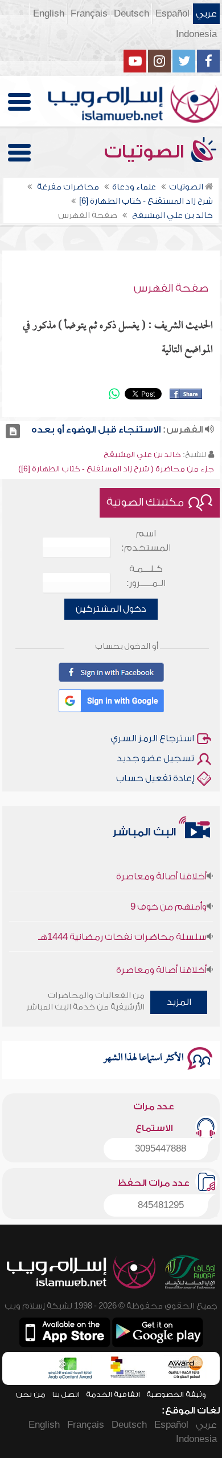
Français (89, 14)
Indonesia (196, 34)
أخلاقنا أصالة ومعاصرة (161, 870)
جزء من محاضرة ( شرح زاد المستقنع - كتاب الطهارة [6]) (116, 469)
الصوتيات (146, 152)
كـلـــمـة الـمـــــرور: (146, 576)
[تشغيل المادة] (13, 431)
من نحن (31, 1394)
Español (172, 14)
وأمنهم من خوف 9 (168, 900)
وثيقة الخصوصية (176, 1394)
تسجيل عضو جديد (155, 758)
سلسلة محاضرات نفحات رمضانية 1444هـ (122, 931)
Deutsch (131, 14)
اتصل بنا (66, 1394)
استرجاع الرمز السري (152, 738)
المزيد (179, 1002)
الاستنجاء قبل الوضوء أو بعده (96, 430)
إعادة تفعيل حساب (155, 778)
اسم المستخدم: (146, 540)
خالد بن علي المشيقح (142, 454)
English (48, 14)
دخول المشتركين (111, 609)
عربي (206, 14)
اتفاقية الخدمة (113, 1394)
